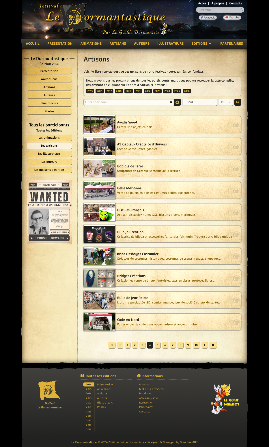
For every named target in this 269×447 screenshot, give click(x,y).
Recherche (145, 402)
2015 (90, 91)
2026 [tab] (88, 384)
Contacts (235, 3)
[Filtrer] (177, 102)
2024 (167, 91)
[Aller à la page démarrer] (111, 345)
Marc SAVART (189, 442)
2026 (187, 91)
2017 (109, 91)
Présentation (60, 43)
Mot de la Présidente (152, 389)
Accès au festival (149, 397)
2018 (119, 91)
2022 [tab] (88, 402)
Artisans (118, 43)
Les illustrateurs (49, 153)
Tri (238, 102)
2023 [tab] (88, 397)
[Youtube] (232, 17)
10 (196, 345)
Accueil (33, 43)
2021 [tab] (88, 406)
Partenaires (231, 43)
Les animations (49, 137)
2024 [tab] (88, 393)
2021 (138, 91)
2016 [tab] (88, 425)
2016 (99, 91)
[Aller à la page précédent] (120, 345)
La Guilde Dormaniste (130, 442)
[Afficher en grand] (49, 212)
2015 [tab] (88, 429)
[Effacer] (171, 102)
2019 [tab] (88, 411)
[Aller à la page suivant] (204, 345)
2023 (157, 91)
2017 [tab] (88, 420)
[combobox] (220, 10)
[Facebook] (208, 18)
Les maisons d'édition (49, 169)
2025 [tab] (88, 389)
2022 (147, 91)
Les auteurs (49, 161)
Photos (101, 406)
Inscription (145, 393)
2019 (128, 91)
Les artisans (49, 145)
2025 (177, 91)
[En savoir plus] (219, 397)
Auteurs (142, 43)
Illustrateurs (170, 43)
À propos (217, 3)
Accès (202, 3)
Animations (91, 43)
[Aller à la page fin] (213, 345)
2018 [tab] (88, 415)
